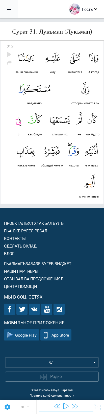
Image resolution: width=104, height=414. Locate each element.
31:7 (10, 46)
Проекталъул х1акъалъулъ (34, 223)
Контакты (15, 238)
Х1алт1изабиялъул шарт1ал (52, 390)
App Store (60, 335)
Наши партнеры (21, 271)
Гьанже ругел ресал (25, 230)
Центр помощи (20, 286)
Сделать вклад (20, 246)
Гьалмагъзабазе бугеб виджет (37, 263)
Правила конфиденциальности (52, 395)
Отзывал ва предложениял (33, 278)
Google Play (26, 335)
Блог (9, 253)
